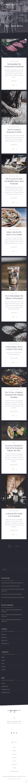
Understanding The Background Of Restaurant (12, 582)
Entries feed (4, 686)
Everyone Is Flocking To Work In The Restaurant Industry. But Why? (14, 447)
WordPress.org (5, 692)
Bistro (10, 61)
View (13, 85)
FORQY (19, 778)
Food (14, 61)
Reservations (14, 771)
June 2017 (3, 634)
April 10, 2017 (14, 312)
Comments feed (5, 689)
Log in (3, 683)
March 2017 (4, 640)
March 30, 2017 (14, 358)
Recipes (14, 229)
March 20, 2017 (14, 464)
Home (14, 747)
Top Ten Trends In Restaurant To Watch (14, 131)
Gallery (14, 757)
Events (13, 126)
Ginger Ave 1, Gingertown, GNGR (14, 721)
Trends (17, 61)
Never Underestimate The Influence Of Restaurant (13, 597)
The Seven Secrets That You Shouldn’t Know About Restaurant (14, 181)
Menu (14, 750)
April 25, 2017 (14, 197)
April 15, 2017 (14, 247)
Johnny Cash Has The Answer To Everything (11, 594)
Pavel (2, 609)
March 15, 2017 (14, 530)
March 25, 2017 (14, 411)
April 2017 (4, 637)
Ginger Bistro (14, 776)
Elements (14, 764)
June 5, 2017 (14, 80)
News (14, 761)
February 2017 (5, 643)
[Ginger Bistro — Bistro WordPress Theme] (12, 5)
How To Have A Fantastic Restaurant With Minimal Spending (14, 394)
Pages (14, 768)
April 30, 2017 (14, 144)
